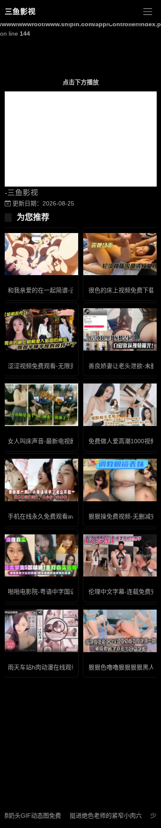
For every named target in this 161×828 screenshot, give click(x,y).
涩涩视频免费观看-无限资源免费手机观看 (63, 365)
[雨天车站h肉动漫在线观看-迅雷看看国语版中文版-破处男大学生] (40, 631)
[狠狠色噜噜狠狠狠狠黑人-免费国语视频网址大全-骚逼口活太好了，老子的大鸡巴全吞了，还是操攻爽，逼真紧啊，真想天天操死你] (121, 631)
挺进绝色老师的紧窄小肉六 (99, 815)
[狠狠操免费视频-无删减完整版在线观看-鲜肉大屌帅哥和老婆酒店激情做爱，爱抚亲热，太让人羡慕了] (121, 480)
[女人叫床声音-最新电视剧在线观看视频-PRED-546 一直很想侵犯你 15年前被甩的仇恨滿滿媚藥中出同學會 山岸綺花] (40, 404)
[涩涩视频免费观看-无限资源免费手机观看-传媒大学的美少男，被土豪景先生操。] (40, 329)
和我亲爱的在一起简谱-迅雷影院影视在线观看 (69, 290)
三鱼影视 (20, 11)
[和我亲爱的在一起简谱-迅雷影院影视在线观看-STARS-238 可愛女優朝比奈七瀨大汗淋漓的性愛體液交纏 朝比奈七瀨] (40, 254)
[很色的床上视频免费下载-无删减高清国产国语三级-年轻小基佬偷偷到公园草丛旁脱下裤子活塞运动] (121, 254)
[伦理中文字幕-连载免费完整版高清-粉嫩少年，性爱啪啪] (121, 555)
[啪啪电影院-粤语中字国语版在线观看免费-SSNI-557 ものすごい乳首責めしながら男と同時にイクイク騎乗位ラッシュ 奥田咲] (40, 555)
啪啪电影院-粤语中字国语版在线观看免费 (63, 591)
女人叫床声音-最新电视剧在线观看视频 (60, 441)
